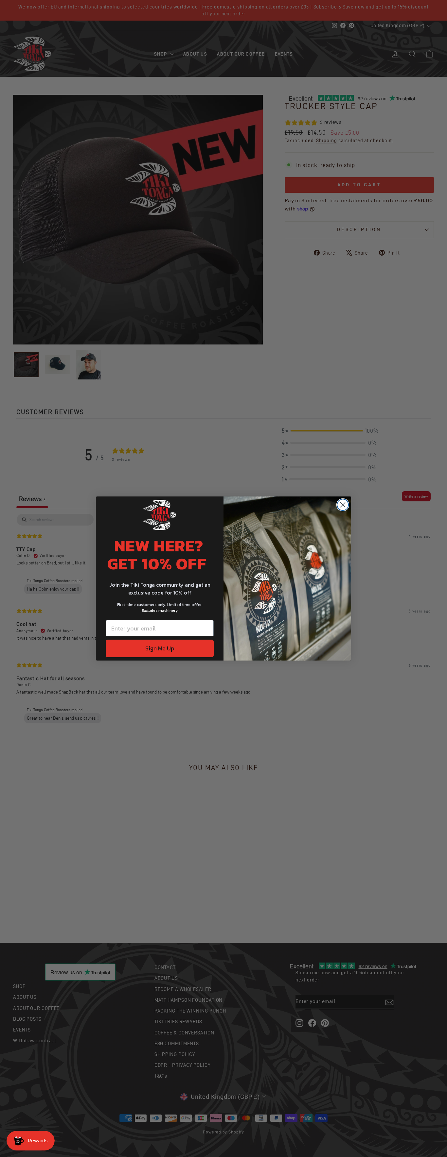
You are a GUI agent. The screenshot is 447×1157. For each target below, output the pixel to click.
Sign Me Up (159, 648)
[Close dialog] (343, 505)
